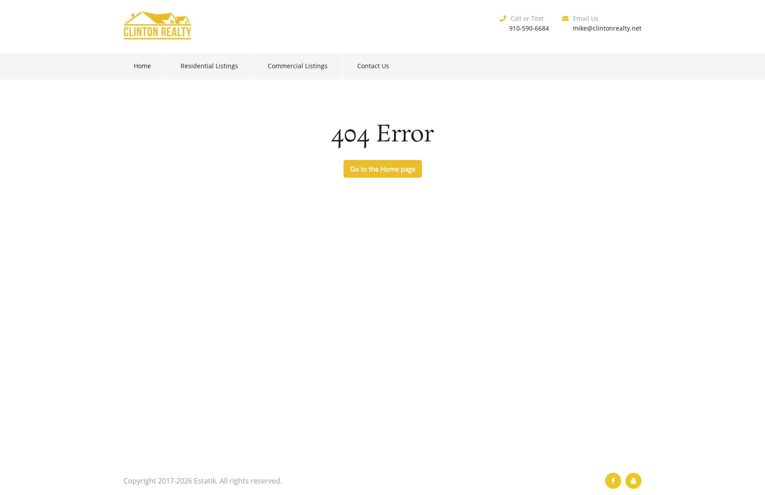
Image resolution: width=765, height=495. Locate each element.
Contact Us (373, 66)
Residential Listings (209, 66)
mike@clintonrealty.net (607, 28)
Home (142, 66)
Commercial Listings (298, 66)
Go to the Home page (382, 168)
